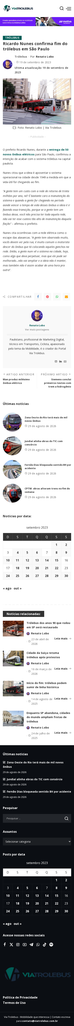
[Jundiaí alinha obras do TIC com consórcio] (12, 445)
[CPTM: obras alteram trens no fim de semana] (12, 493)
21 (46, 568)
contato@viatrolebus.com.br (40, 1021)
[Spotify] (51, 944)
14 (46, 560)
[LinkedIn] (60, 361)
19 (27, 568)
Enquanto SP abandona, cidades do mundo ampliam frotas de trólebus (48, 717)
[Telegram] (31, 944)
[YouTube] (65, 361)
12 (27, 560)
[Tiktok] (44, 944)
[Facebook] (38, 297)
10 (7, 560)
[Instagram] (56, 361)
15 (56, 560)
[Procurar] (61, 8)
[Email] (66, 297)
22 (56, 568)
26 (27, 576)
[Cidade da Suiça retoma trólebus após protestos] (13, 658)
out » (18, 588)
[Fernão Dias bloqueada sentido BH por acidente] (12, 469)
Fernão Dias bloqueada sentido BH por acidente (39, 791)
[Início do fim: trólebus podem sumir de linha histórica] (13, 689)
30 (66, 576)
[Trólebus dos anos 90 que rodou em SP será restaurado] (13, 628)
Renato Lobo (45, 56)
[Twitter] (11, 944)
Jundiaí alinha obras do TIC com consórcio (34, 779)
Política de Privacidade (20, 997)
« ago (7, 588)
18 (17, 568)
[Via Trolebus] (37, 975)
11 (17, 560)
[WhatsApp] (57, 297)
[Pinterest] (47, 297)
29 (56, 576)
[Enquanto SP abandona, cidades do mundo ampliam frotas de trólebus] (13, 718)
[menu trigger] (68, 8)
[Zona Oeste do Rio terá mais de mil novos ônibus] (12, 422)
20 (37, 568)
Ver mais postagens (37, 329)
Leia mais (61, 638)
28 (46, 576)
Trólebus (12, 37)
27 (37, 576)
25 (17, 576)
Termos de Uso (14, 1003)
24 (7, 576)
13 (37, 560)
